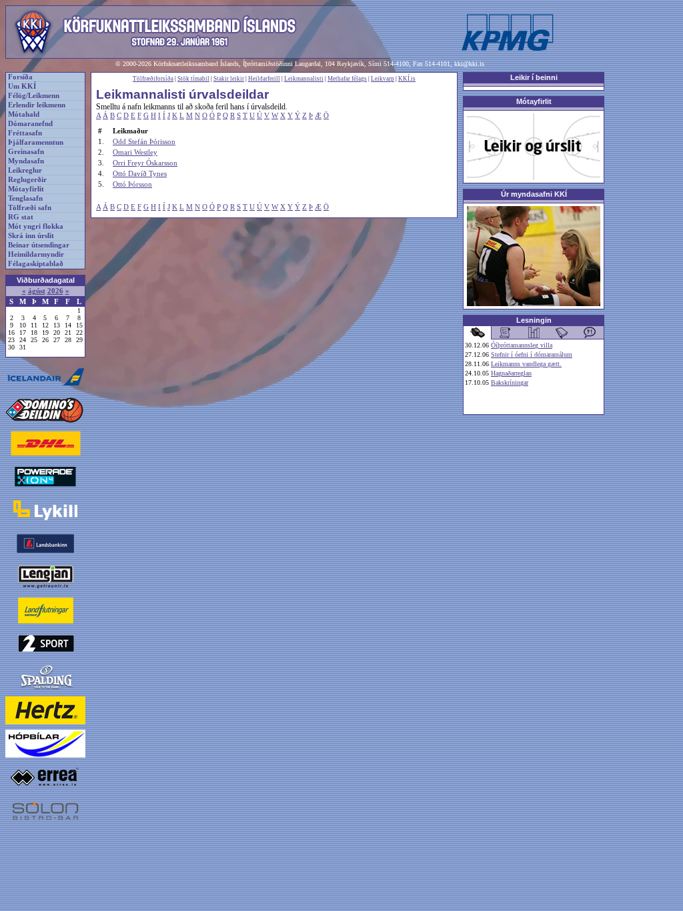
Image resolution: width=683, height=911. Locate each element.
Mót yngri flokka (35, 226)
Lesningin (534, 320)
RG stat (20, 217)
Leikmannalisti (303, 78)
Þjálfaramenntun (35, 142)
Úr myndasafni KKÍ (534, 194)
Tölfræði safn (29, 207)
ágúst (36, 291)
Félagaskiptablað (35, 263)
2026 (55, 291)
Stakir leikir (228, 78)
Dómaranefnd (30, 123)
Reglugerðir (27, 179)
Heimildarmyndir (36, 254)
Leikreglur (25, 170)
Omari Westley (135, 152)
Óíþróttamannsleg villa (521, 345)
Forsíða (20, 77)
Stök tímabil (193, 78)
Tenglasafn (25, 198)
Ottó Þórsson (132, 184)
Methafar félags (347, 78)
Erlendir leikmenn (36, 105)
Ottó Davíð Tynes (140, 173)
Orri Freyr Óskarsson (145, 163)
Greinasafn (26, 151)
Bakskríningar (509, 382)
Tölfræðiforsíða (153, 78)
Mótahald (23, 114)
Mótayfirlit (26, 189)
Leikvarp (382, 78)
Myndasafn (26, 161)
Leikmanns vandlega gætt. (526, 363)
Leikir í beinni (534, 77)
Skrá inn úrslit (31, 235)
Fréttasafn (25, 133)
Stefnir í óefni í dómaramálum (531, 354)
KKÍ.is (407, 78)
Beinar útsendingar (38, 245)
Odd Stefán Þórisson (144, 141)
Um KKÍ (22, 86)
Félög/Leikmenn (33, 95)
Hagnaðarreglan (511, 373)
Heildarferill (264, 78)
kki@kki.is (469, 63)
